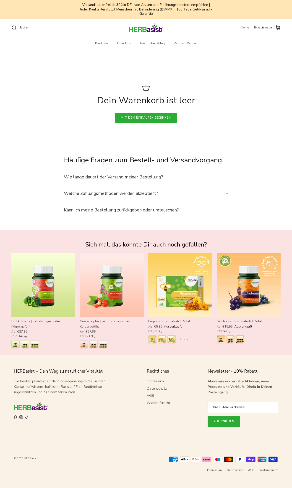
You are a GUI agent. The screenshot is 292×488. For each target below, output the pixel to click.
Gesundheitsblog (152, 43)
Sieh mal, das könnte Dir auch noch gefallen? (146, 244)
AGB (150, 395)
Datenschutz (157, 388)
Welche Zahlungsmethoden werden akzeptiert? (111, 193)
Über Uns (124, 43)
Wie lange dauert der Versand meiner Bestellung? (113, 177)
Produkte (101, 43)
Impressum (155, 381)
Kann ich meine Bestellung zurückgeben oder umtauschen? (121, 210)
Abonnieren (224, 421)
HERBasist (31, 458)
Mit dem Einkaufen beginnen (146, 118)
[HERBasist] (146, 27)
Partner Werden (185, 43)
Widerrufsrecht (158, 403)
